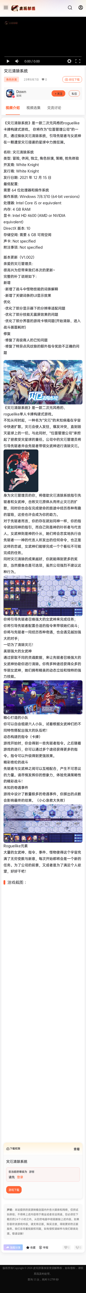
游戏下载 (14, 1198)
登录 (20, 1185)
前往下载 (74, 79)
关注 (59, 93)
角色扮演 (11, 79)
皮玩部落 (38, 1276)
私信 (74, 93)
